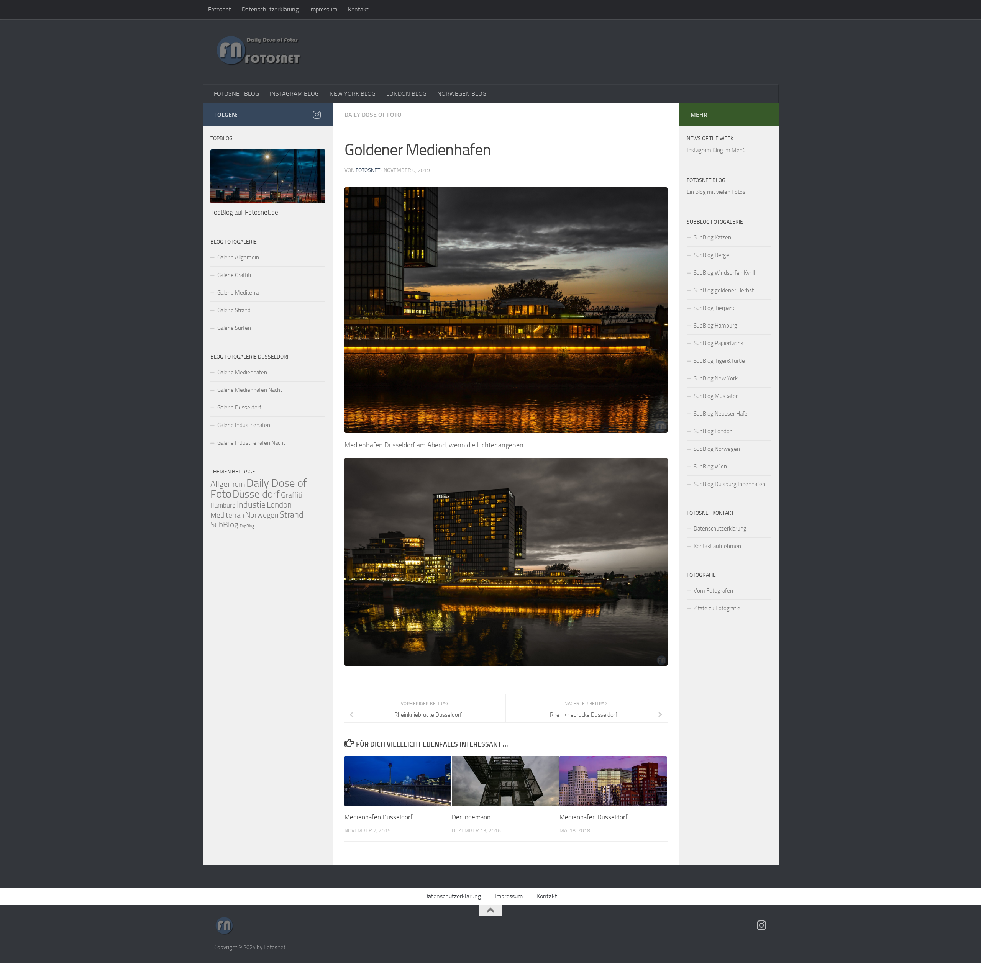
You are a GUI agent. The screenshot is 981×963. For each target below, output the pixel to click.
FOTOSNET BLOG (236, 93)
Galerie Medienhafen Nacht (249, 390)
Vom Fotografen (713, 590)
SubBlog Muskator (716, 396)
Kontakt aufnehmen (717, 546)
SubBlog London (713, 431)
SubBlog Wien (710, 466)
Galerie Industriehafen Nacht (251, 442)
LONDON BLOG (406, 93)
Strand (291, 515)
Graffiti (291, 495)
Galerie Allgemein (238, 257)
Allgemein (227, 484)
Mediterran (227, 515)
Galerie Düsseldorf (239, 407)
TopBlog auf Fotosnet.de (244, 212)
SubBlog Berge (711, 255)
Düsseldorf (256, 494)
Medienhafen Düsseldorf (378, 817)
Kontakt (358, 9)
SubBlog (224, 524)
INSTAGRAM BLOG (294, 93)
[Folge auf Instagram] (317, 114)
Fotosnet (219, 9)
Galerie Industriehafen (243, 425)
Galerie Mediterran (239, 292)
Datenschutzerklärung (270, 9)
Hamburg (223, 505)
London (279, 504)
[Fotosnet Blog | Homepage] (258, 51)
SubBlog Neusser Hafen (722, 413)
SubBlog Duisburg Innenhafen (729, 484)
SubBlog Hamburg (715, 325)
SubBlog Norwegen (717, 448)
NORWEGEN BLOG (461, 93)
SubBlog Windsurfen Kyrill (724, 272)
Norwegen (262, 514)
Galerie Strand (234, 310)
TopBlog (247, 526)
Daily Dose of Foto (373, 114)
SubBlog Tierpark (714, 308)
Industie (251, 505)
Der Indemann (471, 817)
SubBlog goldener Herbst (724, 290)
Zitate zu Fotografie (717, 608)
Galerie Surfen (234, 327)
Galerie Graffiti (234, 275)
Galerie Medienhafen (242, 372)
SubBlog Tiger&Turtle (719, 360)
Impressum (323, 9)
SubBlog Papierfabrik (718, 343)
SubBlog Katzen (712, 237)
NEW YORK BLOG (353, 93)
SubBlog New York (716, 378)
